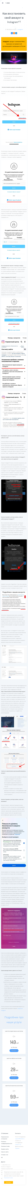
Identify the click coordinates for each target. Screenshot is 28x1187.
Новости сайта (4, 1152)
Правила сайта (5, 1149)
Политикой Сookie (8, 1177)
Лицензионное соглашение (5, 1137)
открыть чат (18, 1144)
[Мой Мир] (16, 33)
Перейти (14, 1050)
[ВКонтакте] (12, 33)
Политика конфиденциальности (6, 1142)
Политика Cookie (5, 1146)
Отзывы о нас (4, 1154)
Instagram (20, 29)
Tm (7, 3)
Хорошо (8, 1182)
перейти (17, 1148)
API (2, 1157)
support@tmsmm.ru (19, 1138)
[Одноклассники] (14, 33)
